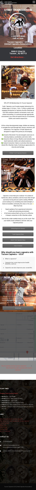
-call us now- (18, 38)
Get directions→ (18, 57)
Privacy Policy (3, 429)
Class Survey (3, 427)
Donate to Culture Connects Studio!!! (9, 393)
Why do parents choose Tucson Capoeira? (13, 366)
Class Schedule (18, 245)
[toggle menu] (34, 2)
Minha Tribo (3, 425)
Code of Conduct (4, 423)
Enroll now (18, 308)
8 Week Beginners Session (18, 228)
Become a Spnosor (5, 431)
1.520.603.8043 (18, 36)
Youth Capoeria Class (18, 234)
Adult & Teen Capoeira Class (18, 240)
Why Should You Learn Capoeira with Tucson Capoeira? (14, 421)
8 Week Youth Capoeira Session (18, 153)
